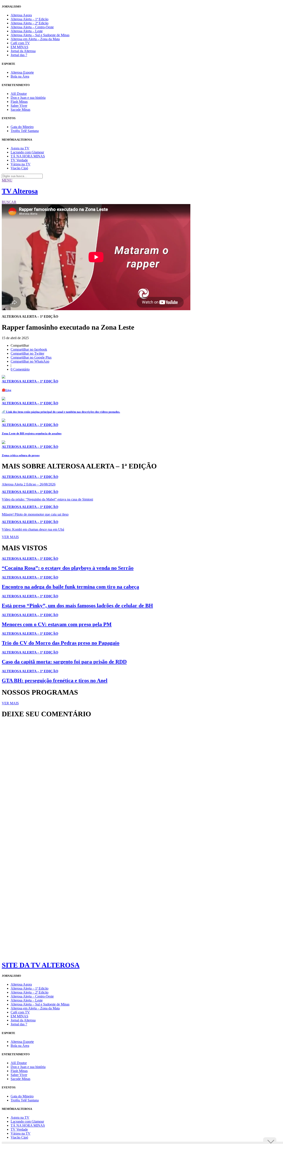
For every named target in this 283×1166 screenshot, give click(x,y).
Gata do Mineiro (22, 127)
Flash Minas (19, 101)
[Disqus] (141, 782)
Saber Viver (19, 105)
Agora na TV (20, 148)
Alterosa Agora (21, 15)
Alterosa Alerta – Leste (27, 31)
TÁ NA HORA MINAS (28, 156)
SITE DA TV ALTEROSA (41, 965)
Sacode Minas (20, 109)
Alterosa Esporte (22, 72)
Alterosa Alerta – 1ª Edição (29, 19)
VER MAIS (10, 537)
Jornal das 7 (19, 55)
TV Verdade (19, 160)
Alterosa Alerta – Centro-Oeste (32, 27)
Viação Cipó (19, 168)
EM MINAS (19, 47)
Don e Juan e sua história (28, 97)
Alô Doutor (19, 94)
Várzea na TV (21, 164)
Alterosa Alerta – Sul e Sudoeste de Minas (40, 35)
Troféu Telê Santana (25, 131)
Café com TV (20, 43)
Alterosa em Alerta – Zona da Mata (35, 39)
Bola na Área (20, 76)
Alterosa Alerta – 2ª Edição (29, 23)
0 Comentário (20, 369)
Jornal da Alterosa (23, 51)
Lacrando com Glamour (27, 152)
